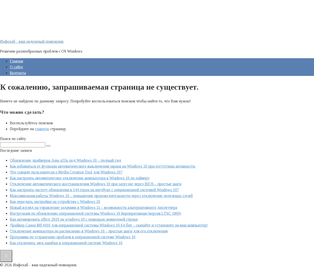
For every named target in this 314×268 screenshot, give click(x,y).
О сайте (16, 67)
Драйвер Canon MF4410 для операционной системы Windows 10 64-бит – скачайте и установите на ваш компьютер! (109, 225)
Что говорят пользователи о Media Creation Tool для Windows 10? (66, 172)
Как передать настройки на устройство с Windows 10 (55, 201)
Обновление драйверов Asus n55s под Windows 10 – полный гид (65, 160)
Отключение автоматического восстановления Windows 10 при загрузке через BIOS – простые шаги (95, 184)
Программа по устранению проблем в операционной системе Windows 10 (72, 237)
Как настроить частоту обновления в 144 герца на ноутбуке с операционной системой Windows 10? (94, 190)
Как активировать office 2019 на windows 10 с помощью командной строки (74, 219)
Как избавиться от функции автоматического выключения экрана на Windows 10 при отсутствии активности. (103, 166)
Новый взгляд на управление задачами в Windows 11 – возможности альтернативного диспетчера (93, 207)
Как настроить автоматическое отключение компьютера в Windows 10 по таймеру (80, 178)
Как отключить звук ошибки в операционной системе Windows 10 (66, 243)
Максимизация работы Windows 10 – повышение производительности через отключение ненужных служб (101, 196)
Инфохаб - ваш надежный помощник (32, 41)
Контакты (18, 73)
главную (42, 129)
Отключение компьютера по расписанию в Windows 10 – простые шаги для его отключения (89, 231)
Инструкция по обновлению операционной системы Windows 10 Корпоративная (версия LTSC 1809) (95, 213)
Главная (16, 61)
